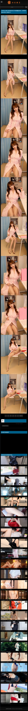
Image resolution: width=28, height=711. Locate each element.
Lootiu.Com (14, 2)
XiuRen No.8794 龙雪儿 (6, 703)
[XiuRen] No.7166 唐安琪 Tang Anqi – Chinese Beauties (12, 620)
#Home (12, 7)
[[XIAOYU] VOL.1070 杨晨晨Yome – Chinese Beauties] (14, 543)
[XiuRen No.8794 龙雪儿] (14, 698)
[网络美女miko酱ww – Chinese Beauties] (14, 657)
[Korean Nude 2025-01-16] (14, 532)
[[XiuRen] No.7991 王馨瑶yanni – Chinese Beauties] (14, 594)
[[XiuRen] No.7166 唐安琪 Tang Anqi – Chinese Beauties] (14, 615)
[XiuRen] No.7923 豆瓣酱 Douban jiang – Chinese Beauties (13, 682)
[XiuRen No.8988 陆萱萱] (14, 626)
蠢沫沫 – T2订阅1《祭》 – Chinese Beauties (10, 610)
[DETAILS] (2, 420)
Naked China (5, 425)
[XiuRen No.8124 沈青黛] (14, 460)
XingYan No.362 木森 (5, 579)
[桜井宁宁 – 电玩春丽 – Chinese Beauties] (14, 491)
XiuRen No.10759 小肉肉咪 (6, 641)
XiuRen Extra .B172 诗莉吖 (6, 589)
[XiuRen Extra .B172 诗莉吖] (14, 584)
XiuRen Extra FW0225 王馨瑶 (7, 517)
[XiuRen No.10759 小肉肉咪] (14, 636)
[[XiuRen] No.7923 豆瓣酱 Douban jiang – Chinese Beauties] (14, 677)
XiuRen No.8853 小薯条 (6, 486)
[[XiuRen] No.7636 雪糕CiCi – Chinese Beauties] (14, 501)
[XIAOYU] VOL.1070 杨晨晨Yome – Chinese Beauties (12, 548)
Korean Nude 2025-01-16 (6, 537)
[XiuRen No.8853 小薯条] (14, 481)
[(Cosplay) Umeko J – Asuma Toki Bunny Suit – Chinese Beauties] (14, 667)
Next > (21, 415)
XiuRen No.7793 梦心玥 (6, 558)
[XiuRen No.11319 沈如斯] (14, 522)
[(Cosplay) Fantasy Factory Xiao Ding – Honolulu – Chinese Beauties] (14, 688)
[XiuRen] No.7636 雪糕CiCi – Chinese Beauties (10, 506)
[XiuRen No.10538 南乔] (14, 646)
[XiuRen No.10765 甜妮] (14, 470)
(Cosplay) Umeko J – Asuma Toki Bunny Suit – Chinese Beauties (14, 672)
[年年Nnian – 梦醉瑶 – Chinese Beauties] (14, 563)
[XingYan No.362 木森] (14, 574)
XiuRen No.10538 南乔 (5, 651)
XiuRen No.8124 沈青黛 (6, 465)
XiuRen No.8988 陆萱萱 (6, 631)
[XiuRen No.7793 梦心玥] (14, 553)
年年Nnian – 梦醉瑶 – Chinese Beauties (9, 569)
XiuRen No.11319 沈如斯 (6, 527)
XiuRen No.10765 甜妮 (5, 475)
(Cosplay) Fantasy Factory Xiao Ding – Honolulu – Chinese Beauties (14, 693)
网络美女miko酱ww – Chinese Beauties (9, 662)
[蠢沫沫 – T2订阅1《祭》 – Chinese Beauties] (14, 605)
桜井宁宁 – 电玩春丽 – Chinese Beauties (9, 496)
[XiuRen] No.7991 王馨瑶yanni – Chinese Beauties (11, 600)
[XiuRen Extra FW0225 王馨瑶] (14, 512)
